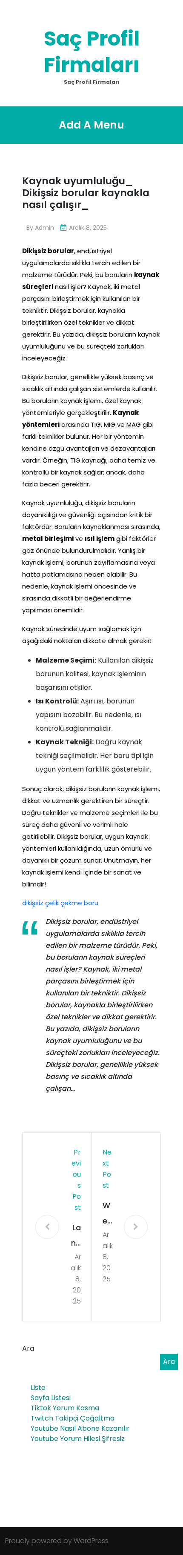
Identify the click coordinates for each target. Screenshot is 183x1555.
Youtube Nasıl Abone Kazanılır (80, 1428)
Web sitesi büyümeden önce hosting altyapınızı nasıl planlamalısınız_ (108, 1214)
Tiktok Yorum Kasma (65, 1408)
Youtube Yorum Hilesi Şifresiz (78, 1439)
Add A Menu (91, 124)
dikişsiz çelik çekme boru (60, 902)
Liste (38, 1387)
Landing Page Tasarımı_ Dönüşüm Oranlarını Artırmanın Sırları (75, 1236)
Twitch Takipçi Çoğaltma (72, 1418)
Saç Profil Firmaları (92, 51)
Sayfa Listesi (51, 1398)
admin (44, 227)
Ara (28, 1348)
